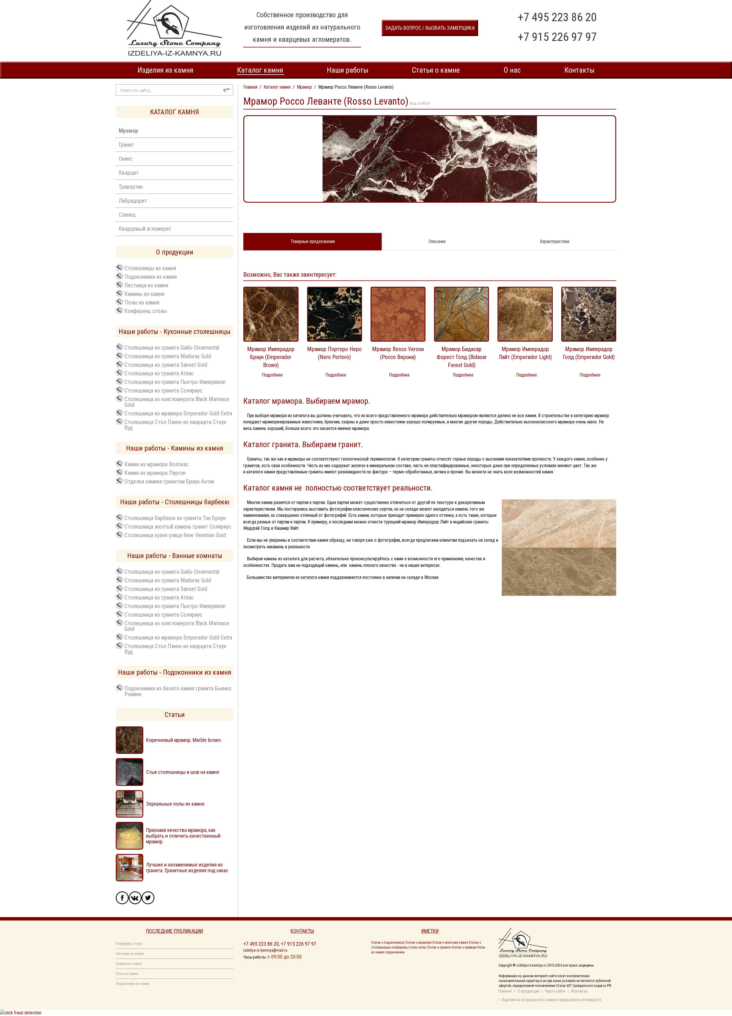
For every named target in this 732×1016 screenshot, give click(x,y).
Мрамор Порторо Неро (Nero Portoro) (334, 353)
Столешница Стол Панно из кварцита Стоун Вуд (175, 425)
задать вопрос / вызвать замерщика (430, 28)
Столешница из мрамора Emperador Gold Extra (178, 413)
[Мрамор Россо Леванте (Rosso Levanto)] (430, 158)
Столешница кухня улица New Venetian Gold (175, 535)
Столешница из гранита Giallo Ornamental (171, 347)
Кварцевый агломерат (145, 228)
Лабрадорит (133, 200)
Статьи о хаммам (464, 947)
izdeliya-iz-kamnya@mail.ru (265, 950)
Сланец (127, 214)
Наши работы (347, 70)
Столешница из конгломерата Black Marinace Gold (176, 402)
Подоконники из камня (150, 276)
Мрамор (128, 130)
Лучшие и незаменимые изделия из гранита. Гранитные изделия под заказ (187, 867)
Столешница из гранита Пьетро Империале (175, 381)
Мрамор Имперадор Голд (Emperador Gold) (589, 353)
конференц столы (404, 947)
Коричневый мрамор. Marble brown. (184, 740)
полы (422, 947)
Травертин (131, 186)
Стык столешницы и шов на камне (182, 772)
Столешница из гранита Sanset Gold (165, 364)
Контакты (579, 70)
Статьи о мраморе (418, 943)
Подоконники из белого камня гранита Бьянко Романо (177, 691)
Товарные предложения (313, 241)
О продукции (528, 991)
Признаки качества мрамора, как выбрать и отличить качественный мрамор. (183, 835)
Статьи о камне (436, 70)
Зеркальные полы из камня (175, 804)
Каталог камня (260, 70)
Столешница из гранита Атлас (159, 373)
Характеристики (554, 241)
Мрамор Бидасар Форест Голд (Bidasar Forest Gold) (462, 357)
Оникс (125, 158)
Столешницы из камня (150, 268)
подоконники (395, 952)
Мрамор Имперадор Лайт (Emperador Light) (525, 353)
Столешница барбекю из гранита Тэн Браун (175, 518)
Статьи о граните (439, 947)
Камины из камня (144, 293)
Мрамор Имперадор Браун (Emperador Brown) (271, 357)
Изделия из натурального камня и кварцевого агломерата (551, 999)
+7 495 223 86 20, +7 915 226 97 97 (279, 944)
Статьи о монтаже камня (450, 943)
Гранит (126, 144)
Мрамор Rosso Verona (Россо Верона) (398, 353)
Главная (505, 991)
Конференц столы (145, 311)
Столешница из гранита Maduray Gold (167, 356)
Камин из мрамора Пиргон (155, 472)
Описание (437, 241)
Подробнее (272, 375)
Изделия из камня (165, 70)
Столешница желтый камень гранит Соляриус (177, 526)
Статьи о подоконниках (388, 943)
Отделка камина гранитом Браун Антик (169, 481)
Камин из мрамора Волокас (156, 464)
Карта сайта (555, 991)
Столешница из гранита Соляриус (163, 390)
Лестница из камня (146, 285)
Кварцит (128, 172)
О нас (512, 70)
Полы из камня (141, 302)
